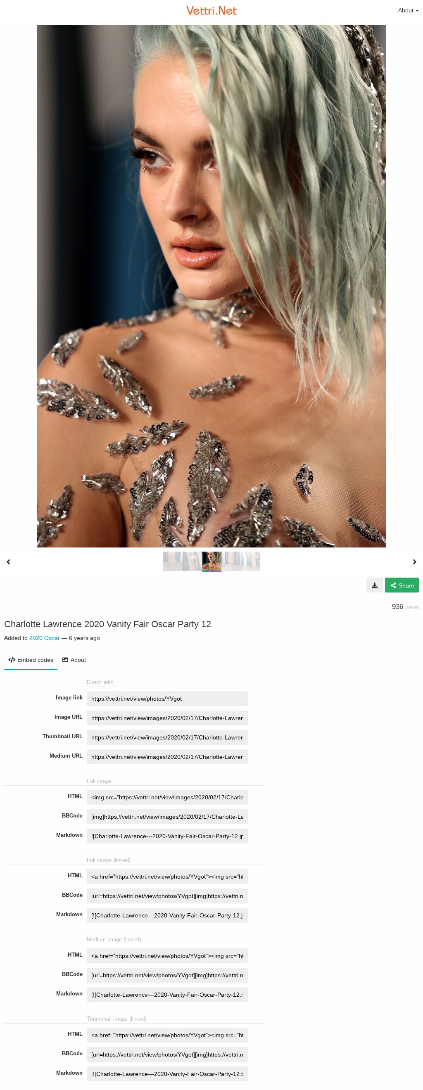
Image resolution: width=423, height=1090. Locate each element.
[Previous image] (8, 562)
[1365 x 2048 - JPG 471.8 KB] (374, 585)
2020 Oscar (44, 638)
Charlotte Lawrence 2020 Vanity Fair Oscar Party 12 (107, 624)
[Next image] (414, 562)
